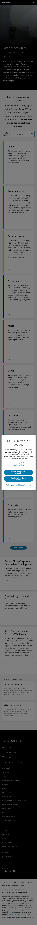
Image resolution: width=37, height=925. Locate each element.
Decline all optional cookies (18, 479)
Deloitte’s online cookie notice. (23, 464)
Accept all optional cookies (18, 472)
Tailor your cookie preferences (18, 485)
